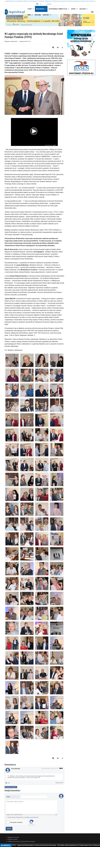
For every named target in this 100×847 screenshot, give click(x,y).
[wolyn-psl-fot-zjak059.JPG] (12, 556)
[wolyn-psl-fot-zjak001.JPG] (12, 348)
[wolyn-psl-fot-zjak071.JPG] (12, 601)
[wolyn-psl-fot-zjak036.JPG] (41, 467)
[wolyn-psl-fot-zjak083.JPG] (12, 645)
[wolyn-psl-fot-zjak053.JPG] (41, 526)
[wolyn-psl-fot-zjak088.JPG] (26, 660)
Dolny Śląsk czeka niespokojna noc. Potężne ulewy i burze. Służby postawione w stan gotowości (70, 845)
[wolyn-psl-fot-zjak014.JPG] (12, 392)
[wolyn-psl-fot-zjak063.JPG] (12, 571)
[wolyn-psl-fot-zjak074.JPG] (56, 601)
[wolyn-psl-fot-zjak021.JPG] (56, 407)
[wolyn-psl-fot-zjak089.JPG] (41, 660)
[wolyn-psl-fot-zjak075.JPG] (12, 616)
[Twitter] (41, 4)
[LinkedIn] (57, 35)
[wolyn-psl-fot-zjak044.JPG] (26, 497)
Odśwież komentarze (12, 774)
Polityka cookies (13, 827)
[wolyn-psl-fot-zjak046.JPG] (56, 497)
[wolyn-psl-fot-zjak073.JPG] (41, 601)
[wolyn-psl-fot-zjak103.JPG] (12, 720)
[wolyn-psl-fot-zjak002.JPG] (26, 348)
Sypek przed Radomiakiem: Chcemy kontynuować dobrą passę (20, 845)
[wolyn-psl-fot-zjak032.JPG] (41, 452)
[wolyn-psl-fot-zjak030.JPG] (12, 452)
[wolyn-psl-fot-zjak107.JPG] (12, 735)
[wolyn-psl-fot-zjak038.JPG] (12, 482)
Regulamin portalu (13, 825)
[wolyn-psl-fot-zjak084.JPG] (26, 645)
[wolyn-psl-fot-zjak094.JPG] (56, 675)
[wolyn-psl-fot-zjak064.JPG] (26, 571)
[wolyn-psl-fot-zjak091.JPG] (12, 675)
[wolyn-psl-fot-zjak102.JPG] (56, 705)
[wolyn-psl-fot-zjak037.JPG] (56, 467)
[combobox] (55, 4)
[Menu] (91, 12)
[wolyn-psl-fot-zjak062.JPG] (56, 556)
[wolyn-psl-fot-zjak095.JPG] (12, 690)
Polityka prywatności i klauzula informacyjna (21, 829)
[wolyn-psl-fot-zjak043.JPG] (12, 497)
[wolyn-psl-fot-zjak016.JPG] (41, 392)
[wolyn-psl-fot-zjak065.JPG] (41, 571)
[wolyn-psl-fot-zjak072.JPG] (26, 601)
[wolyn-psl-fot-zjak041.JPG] (56, 482)
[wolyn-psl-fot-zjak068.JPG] (26, 586)
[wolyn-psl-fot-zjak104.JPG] (26, 720)
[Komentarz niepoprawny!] (62, 756)
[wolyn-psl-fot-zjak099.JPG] (12, 705)
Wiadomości (40, 9)
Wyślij (9, 816)
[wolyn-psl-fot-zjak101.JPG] (41, 705)
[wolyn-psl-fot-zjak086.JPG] (56, 645)
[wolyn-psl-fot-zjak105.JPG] (41, 720)
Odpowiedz (59, 770)
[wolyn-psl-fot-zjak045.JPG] (41, 497)
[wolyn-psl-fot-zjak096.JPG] (26, 690)
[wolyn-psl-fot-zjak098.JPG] (56, 690)
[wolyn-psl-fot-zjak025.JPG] (56, 422)
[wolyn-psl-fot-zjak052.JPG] (26, 526)
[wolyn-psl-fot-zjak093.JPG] (41, 675)
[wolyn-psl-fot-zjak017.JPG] (56, 392)
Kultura (83, 9)
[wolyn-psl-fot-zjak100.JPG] (26, 705)
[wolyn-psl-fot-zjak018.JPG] (12, 407)
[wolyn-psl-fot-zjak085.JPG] (41, 645)
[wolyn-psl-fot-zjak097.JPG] (41, 690)
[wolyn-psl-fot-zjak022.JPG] (12, 422)
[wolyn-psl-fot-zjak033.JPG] (56, 452)
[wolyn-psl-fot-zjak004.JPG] (56, 348)
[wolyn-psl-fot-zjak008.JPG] (56, 363)
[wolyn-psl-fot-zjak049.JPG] (41, 512)
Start (30, 9)
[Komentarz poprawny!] (60, 756)
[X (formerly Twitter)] (62, 35)
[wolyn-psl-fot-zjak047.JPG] (12, 512)
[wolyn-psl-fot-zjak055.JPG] (12, 541)
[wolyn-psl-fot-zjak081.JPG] (41, 631)
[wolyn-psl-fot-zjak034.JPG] (12, 467)
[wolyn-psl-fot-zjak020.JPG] (41, 407)
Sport (73, 9)
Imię (8, 784)
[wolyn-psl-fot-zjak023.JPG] (26, 422)
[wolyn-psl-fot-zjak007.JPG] (41, 363)
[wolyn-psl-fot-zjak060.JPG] (26, 556)
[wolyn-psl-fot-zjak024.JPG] (41, 422)
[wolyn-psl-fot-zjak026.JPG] (12, 437)
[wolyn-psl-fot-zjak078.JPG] (56, 616)
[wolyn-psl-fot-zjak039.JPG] (26, 482)
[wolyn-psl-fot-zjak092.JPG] (26, 675)
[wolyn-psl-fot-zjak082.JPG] (56, 631)
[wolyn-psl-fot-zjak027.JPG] (26, 437)
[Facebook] (37, 4)
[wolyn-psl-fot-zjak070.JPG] (56, 586)
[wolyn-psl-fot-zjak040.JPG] (41, 482)
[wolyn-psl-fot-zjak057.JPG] (41, 541)
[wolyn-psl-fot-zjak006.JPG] (26, 363)
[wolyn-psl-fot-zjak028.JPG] (41, 437)
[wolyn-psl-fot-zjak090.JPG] (56, 660)
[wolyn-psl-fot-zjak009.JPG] (12, 378)
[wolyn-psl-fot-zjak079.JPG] (12, 631)
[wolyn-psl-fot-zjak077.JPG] (41, 616)
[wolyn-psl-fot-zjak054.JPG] (56, 526)
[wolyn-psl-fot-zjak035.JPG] (26, 467)
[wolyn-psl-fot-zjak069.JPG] (41, 586)
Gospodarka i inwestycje (57, 9)
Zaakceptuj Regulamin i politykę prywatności (23, 805)
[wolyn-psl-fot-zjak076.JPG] (26, 616)
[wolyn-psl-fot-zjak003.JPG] (41, 348)
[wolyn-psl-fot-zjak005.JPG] (12, 363)
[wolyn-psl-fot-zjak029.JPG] (56, 437)
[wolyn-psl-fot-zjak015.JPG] (26, 392)
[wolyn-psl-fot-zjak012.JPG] (41, 378)
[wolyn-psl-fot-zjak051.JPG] (12, 526)
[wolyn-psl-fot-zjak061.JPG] (41, 556)
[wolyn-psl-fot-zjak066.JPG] (56, 571)
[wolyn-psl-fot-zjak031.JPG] (26, 452)
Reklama (38, 15)
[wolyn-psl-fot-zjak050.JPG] (56, 512)
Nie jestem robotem (16, 810)
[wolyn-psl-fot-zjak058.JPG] (56, 541)
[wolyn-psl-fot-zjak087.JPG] (12, 660)
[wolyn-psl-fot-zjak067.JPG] (12, 586)
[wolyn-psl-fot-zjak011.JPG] (26, 378)
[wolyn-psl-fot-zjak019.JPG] (26, 407)
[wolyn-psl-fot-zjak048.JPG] (26, 512)
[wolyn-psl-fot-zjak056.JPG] (26, 541)
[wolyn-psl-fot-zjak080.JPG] (26, 631)
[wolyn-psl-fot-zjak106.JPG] (56, 720)
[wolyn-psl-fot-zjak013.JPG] (56, 378)
